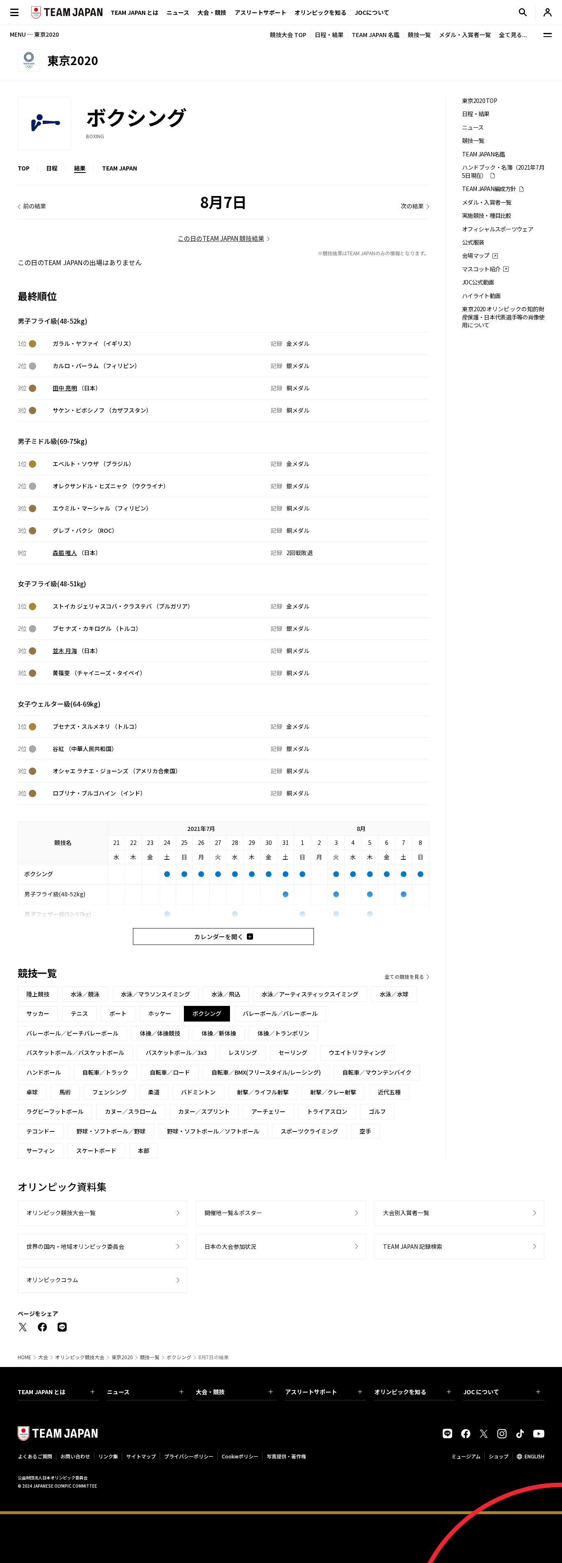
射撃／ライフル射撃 (263, 1092)
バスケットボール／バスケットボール (75, 1052)
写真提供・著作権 (286, 1456)
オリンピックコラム (52, 1280)
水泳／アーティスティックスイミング (310, 994)
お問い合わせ (75, 1456)
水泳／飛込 (225, 994)
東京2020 (122, 1357)
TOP (24, 168)
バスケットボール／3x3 (176, 1052)
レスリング (242, 1052)
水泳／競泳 (85, 994)
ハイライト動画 (481, 296)
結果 (80, 168)
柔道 (154, 1092)
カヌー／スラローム (131, 1111)
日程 (52, 168)
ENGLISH (534, 1456)
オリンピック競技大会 (80, 1357)
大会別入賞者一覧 (406, 1212)
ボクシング (179, 1357)
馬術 (65, 1092)
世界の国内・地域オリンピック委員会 (75, 1246)
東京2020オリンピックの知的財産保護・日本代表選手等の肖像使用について (503, 317)
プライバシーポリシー (189, 1456)
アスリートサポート (260, 12)
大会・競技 (210, 1392)
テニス (79, 1013)
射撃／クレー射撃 (333, 1092)
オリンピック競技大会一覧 (60, 1212)
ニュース (178, 12)
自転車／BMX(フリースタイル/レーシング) (266, 1072)
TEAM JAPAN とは (41, 1392)
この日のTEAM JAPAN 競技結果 (221, 238)
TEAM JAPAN (119, 168)
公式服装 (473, 242)
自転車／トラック (105, 1072)
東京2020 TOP (479, 101)
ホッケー (159, 1013)
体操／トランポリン (283, 1033)
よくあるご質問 (35, 1456)
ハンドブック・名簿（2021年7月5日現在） (503, 171)
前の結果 (34, 206)
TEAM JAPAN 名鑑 (375, 34)
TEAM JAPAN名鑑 (483, 154)
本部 (143, 1150)
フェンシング (109, 1092)
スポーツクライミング (309, 1131)
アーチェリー (268, 1111)
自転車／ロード (170, 1072)
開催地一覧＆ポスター (233, 1212)
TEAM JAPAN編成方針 (489, 189)
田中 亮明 (65, 388)
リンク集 (108, 1456)
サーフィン (40, 1150)
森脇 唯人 (65, 552)
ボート (118, 1013)
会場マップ (476, 255)
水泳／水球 (394, 994)
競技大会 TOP (288, 34)
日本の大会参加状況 (230, 1246)
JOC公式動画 (478, 282)
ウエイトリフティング (357, 1052)
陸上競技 (37, 994)
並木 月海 (65, 650)
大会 (43, 1357)
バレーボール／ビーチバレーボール (72, 1033)
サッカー (37, 1013)
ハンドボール (43, 1072)
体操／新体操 (219, 1033)
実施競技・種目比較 (486, 215)
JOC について (481, 1392)
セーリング (293, 1052)
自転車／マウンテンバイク (376, 1072)
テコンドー (40, 1131)
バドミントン (198, 1092)
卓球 (32, 1092)
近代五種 (389, 1092)
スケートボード (96, 1150)
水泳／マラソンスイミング (155, 994)
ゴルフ (377, 1111)
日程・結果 (329, 34)
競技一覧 (419, 34)
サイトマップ (141, 1456)
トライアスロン (327, 1111)
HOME (24, 1357)
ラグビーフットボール (55, 1111)
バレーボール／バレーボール (280, 1013)
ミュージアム (466, 1456)
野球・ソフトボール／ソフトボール (213, 1131)
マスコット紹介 (481, 269)
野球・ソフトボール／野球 (111, 1131)
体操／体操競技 (160, 1033)
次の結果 (412, 206)
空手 (365, 1131)
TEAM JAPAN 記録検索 (412, 1246)
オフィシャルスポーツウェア (497, 229)
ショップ (499, 1456)
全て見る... (513, 34)
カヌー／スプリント (204, 1111)
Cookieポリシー (240, 1456)
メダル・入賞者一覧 (465, 34)
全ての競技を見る (404, 976)
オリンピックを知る (320, 12)
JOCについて (372, 12)
